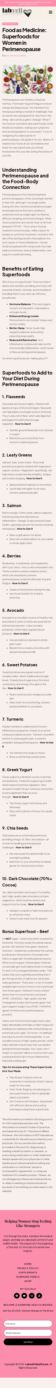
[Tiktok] (39, 1296)
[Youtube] (24, 1296)
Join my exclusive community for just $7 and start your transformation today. (28, 3)
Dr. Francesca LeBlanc (16, 56)
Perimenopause (10, 24)
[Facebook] (17, 1296)
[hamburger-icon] (50, 12)
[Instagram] (32, 1296)
